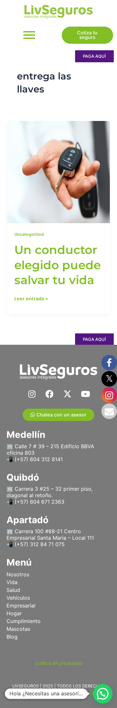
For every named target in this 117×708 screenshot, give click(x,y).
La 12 (89, 693)
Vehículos (18, 597)
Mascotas (18, 629)
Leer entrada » (31, 298)
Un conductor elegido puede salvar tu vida (57, 265)
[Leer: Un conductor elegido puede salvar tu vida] (58, 172)
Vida (12, 582)
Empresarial (20, 605)
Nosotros (17, 574)
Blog (12, 636)
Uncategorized (29, 234)
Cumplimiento (23, 621)
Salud (13, 590)
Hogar (14, 613)
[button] (102, 693)
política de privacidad (58, 663)
